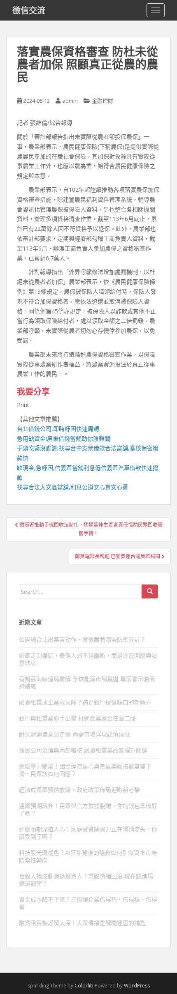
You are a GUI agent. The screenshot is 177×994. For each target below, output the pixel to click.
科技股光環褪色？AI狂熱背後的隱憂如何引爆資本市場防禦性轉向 (88, 856)
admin (70, 100)
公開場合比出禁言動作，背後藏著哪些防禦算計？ (82, 639)
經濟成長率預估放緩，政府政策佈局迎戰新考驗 (79, 790)
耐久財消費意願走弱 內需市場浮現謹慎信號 (74, 734)
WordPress (137, 985)
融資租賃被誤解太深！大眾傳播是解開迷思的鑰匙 (82, 923)
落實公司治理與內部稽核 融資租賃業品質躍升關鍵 (83, 750)
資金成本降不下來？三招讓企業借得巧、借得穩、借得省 (88, 903)
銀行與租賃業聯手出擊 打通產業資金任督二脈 (77, 718)
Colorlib (84, 985)
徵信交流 (28, 10)
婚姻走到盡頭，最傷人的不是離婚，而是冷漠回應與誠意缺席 (88, 659)
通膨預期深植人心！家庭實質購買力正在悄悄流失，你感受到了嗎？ (88, 832)
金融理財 (102, 100)
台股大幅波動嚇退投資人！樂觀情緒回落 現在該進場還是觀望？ (86, 879)
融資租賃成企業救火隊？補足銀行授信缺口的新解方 (85, 702)
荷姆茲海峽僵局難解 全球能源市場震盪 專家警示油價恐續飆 (87, 682)
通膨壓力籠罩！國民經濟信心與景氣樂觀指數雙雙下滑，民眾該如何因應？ (85, 770)
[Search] (150, 591)
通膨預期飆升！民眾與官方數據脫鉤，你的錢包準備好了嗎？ (88, 809)
